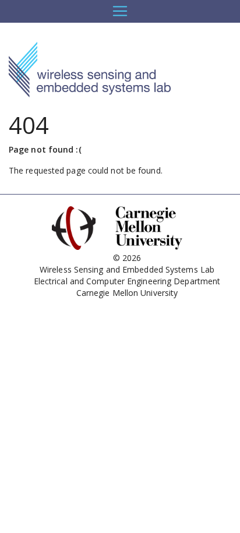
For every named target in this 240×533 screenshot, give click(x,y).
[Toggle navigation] (120, 11)
